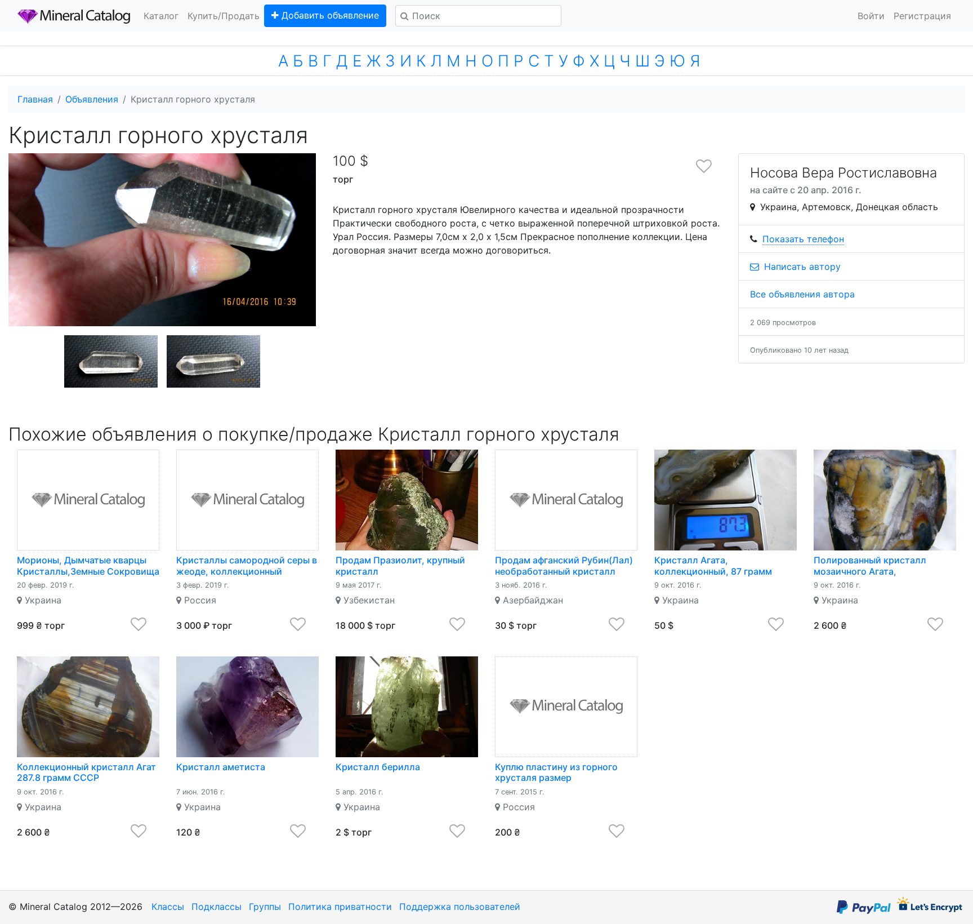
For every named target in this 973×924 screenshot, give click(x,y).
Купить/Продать (224, 15)
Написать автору (801, 266)
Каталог (161, 15)
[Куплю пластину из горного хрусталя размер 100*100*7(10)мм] (566, 706)
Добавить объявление (329, 15)
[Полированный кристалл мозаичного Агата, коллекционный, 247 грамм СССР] (885, 500)
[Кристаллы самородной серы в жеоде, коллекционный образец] (247, 500)
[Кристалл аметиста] (247, 706)
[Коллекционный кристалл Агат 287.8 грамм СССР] (88, 706)
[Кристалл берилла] (406, 706)
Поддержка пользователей (459, 906)
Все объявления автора (802, 294)
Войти (871, 15)
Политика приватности (340, 906)
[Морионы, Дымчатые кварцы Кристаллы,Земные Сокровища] (88, 500)
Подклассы (216, 906)
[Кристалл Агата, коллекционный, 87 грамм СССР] (725, 500)
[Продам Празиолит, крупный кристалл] (406, 500)
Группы (265, 906)
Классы (167, 906)
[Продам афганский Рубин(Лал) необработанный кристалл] (566, 500)
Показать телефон (803, 239)
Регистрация (922, 15)
